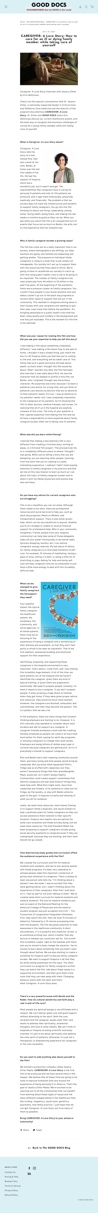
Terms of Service (13, 1186)
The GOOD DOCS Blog (35, 22)
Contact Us (10, 1172)
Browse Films (11, 1181)
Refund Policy (11, 1195)
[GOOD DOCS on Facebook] (29, 1168)
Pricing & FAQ (11, 1177)
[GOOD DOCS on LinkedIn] (29, 1173)
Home (22, 22)
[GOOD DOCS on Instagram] (34, 1168)
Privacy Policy (11, 1190)
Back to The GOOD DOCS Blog (51, 1147)
